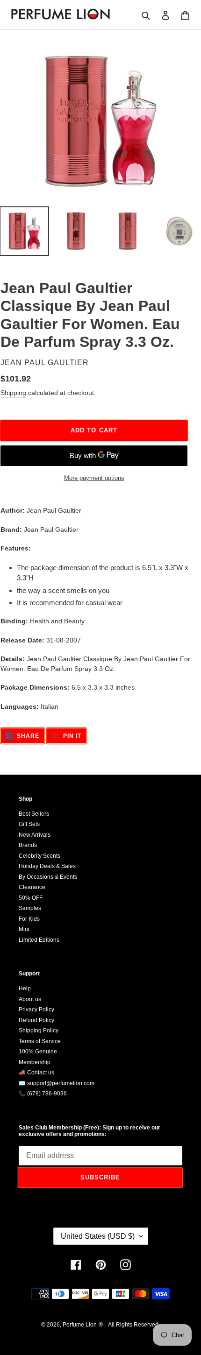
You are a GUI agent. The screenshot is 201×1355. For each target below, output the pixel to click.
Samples (30, 908)
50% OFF (31, 898)
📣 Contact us (36, 1072)
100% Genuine (38, 1051)
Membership (34, 1062)
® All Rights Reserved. (129, 1324)
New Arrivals (34, 835)
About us (30, 999)
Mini (24, 929)
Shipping (13, 392)
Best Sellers (34, 814)
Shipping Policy (38, 1030)
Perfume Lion (80, 1324)
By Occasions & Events (48, 877)
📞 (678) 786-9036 (43, 1093)
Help (25, 988)
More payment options (94, 477)
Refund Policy (36, 1020)
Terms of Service (40, 1041)
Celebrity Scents (39, 856)
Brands (28, 845)
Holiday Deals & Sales (47, 866)
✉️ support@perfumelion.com (56, 1083)
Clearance (32, 887)
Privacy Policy (36, 1009)
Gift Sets (29, 824)
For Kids (29, 919)
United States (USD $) (98, 1236)
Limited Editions (39, 940)
